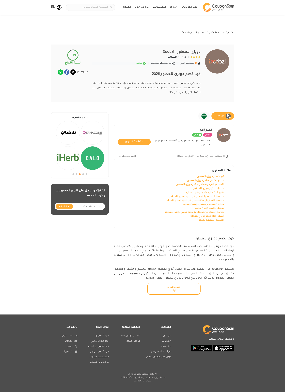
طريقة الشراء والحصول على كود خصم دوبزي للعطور (194, 212)
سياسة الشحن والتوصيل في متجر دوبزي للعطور (197, 196)
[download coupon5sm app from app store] (223, 348)
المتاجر (173, 7)
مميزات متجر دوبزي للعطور (208, 188)
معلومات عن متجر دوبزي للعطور (205, 180)
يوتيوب (68, 341)
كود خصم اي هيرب (98, 346)
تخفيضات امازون (99, 357)
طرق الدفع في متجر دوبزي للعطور (205, 192)
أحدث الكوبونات (189, 7)
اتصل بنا (166, 341)
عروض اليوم (142, 7)
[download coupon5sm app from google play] (201, 348)
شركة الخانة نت (127, 377)
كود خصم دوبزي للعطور (210, 176)
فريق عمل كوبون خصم (158, 357)
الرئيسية (230, 32)
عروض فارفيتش (99, 362)
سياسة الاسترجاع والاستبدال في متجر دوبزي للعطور (195, 200)
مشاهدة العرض (134, 142)
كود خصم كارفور (100, 351)
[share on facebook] (66, 72)
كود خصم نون (101, 336)
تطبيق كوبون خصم (129, 336)
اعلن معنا (165, 346)
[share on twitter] (73, 72)
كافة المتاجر (215, 32)
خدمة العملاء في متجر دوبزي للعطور (203, 204)
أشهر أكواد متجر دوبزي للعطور (206, 216)
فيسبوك (67, 351)
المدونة (127, 7)
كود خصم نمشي (100, 341)
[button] (59, 7)
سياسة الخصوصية (160, 351)
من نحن (167, 336)
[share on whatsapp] (60, 72)
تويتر (69, 346)
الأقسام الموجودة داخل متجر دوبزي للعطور (200, 184)
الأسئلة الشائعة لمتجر (211, 220)
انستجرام (67, 336)
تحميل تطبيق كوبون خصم (209, 208)
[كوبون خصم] (218, 7)
